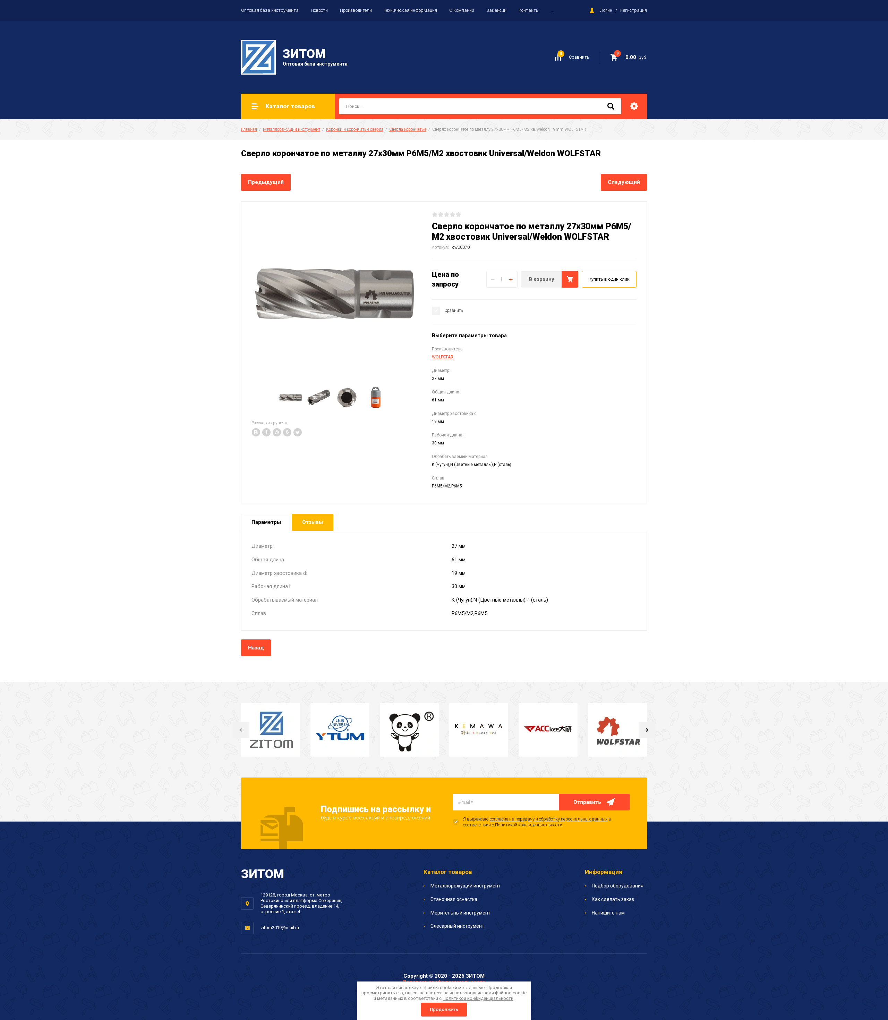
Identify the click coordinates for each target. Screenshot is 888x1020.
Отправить (587, 802)
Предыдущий (266, 182)
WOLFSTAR (442, 357)
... (553, 10)
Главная (249, 129)
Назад (256, 648)
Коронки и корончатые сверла (354, 129)
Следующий (624, 182)
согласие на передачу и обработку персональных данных (548, 819)
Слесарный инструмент (457, 926)
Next (647, 730)
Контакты (529, 10)
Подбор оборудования (617, 886)
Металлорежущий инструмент (291, 129)
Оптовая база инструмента (270, 10)
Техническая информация (410, 10)
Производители (356, 10)
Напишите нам (608, 913)
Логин (606, 10)
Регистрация (633, 10)
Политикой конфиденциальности (528, 824)
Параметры (266, 522)
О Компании (461, 10)
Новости (319, 10)
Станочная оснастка (453, 899)
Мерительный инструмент (460, 913)
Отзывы (312, 522)
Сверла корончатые (407, 129)
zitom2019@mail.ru (280, 927)
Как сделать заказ (613, 899)
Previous (241, 730)
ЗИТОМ (304, 54)
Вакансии (496, 10)
